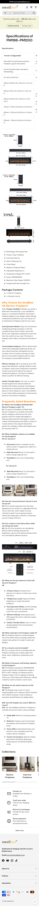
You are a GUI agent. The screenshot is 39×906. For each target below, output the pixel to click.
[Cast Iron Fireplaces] (27, 764)
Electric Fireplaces (9, 776)
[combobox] (19, 13)
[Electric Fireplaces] (9, 764)
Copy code (27, 26)
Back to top (20, 830)
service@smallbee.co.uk (22, 1)
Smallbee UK (10, 901)
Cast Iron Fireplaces (27, 776)
